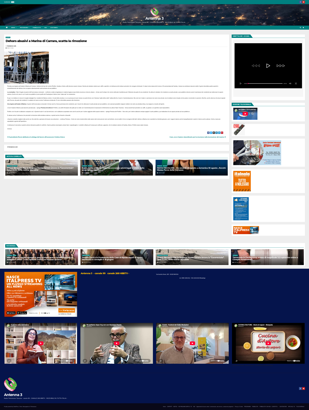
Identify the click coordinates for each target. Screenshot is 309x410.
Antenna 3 (154, 18)
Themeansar (33, 406)
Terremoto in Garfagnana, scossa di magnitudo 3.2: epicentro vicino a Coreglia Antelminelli (265, 258)
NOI (45, 27)
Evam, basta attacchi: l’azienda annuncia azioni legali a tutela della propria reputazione (113, 169)
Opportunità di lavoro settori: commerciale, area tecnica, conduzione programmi (214, 406)
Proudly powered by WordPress (11, 406)
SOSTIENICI (54, 27)
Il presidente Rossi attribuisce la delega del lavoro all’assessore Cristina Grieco (37, 137)
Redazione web (11, 46)
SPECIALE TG (291, 406)
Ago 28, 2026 (87, 262)
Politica (8, 37)
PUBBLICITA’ (37, 27)
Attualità (9, 165)
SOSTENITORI (283, 406)
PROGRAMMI (247, 406)
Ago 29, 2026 (12, 262)
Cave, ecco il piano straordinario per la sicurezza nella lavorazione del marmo (197, 137)
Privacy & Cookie (239, 406)
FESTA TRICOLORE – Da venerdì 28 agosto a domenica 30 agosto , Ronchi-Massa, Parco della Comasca (191, 169)
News (13, 27)
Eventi (14, 255)
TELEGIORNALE (300, 406)
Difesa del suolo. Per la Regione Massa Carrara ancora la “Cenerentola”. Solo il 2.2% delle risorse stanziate (40, 169)
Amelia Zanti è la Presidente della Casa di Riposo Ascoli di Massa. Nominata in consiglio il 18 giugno (112, 258)
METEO (175, 406)
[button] (300, 27)
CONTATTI (169, 406)
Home (164, 406)
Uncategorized (86, 255)
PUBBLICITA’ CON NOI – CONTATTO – (269, 406)
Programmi (24, 27)
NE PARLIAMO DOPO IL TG (185, 406)
